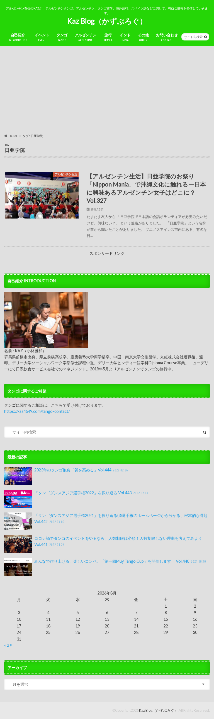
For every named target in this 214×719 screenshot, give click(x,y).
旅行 (108, 37)
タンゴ (62, 37)
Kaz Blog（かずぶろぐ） (107, 20)
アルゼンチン (85, 37)
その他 (143, 37)
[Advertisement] (107, 90)
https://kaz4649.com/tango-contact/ (37, 411)
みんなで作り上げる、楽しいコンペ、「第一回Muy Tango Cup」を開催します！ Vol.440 (120, 561)
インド (125, 37)
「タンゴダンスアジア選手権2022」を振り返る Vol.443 (91, 492)
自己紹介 (18, 37)
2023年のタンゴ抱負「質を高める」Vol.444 (81, 470)
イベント (42, 37)
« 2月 (8, 645)
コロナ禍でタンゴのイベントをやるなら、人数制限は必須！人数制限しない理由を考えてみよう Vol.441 (118, 541)
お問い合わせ (167, 37)
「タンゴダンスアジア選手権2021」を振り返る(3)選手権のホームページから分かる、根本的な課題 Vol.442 (121, 518)
